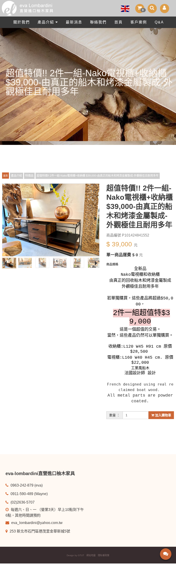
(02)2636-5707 (22, 502)
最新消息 (74, 22)
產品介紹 (46, 22)
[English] (125, 7)
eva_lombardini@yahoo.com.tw (36, 523)
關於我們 (21, 22)
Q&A (159, 22)
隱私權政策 (103, 555)
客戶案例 (138, 22)
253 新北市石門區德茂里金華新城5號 (39, 531)
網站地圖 (91, 555)
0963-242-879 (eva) (26, 485)
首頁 (118, 22)
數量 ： (114, 415)
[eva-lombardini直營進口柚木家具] (88, 8)
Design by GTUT (75, 555)
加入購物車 (162, 415)
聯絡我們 (98, 22)
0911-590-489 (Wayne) (29, 494)
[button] (139, 8)
